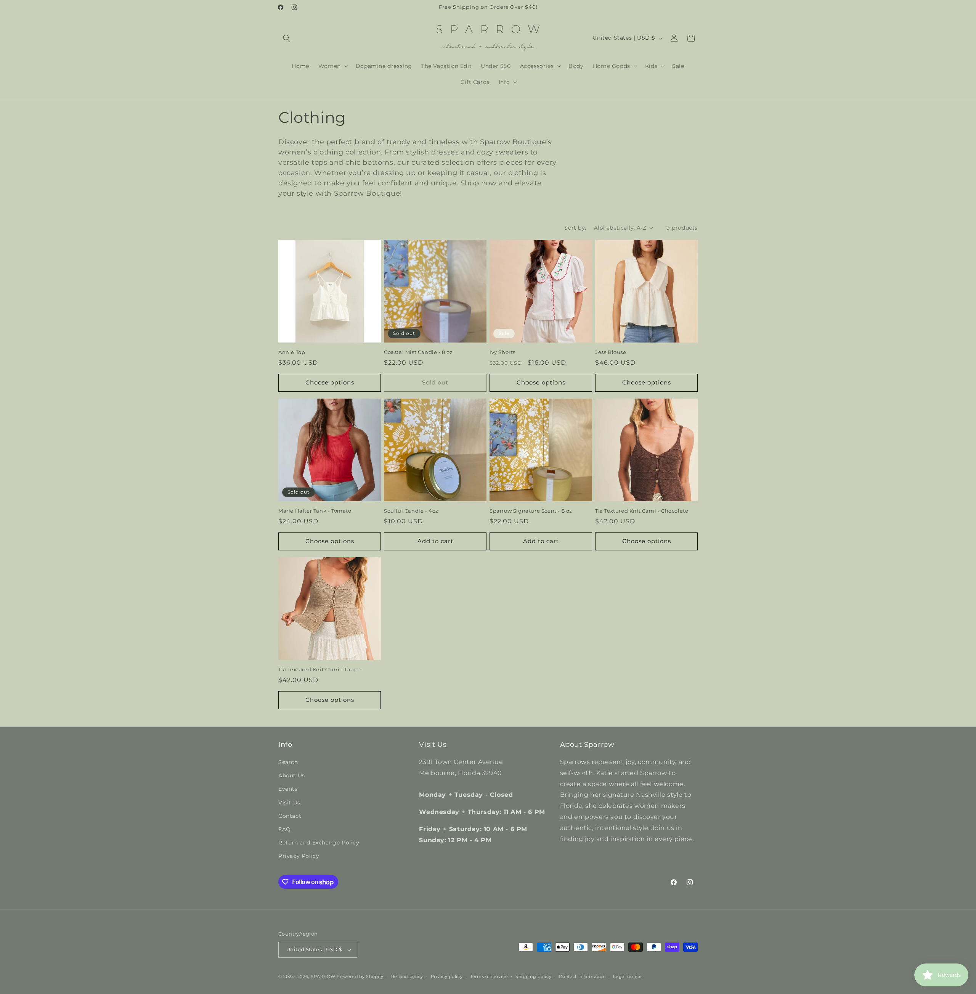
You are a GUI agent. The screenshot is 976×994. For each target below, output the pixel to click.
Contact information (582, 976)
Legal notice (627, 976)
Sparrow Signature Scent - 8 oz (531, 511)
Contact (289, 815)
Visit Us (289, 802)
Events (288, 788)
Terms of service (489, 976)
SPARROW (323, 976)
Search (288, 762)
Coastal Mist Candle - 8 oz (418, 352)
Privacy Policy (298, 855)
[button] (286, 38)
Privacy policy (447, 976)
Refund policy (407, 976)
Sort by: (575, 227)
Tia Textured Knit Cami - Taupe (319, 669)
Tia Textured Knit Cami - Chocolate (641, 511)
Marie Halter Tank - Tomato (315, 511)
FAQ (284, 829)
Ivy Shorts (502, 352)
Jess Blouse (610, 352)
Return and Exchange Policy (319, 842)
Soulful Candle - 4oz (411, 511)
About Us (291, 775)
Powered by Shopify (360, 976)
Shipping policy (533, 976)
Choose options (329, 382)
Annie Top (291, 352)
